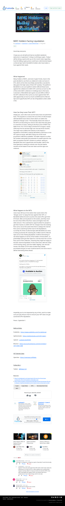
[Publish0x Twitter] (54, 497)
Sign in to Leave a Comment (33, 454)
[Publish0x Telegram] (56, 497)
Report (29, 463)
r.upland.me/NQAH (25, 340)
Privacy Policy (59, 500)
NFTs (32, 386)
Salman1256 (19, 485)
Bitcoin (32, 9)
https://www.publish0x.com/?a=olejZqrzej (33, 332)
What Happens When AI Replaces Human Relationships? (19, 443)
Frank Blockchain (20, 460)
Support (4, 498)
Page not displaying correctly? (32, 491)
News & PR (27, 8)
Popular (17, 9)
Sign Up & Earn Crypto (55, 8)
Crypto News (25, 386)
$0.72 (15, 46)
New (22, 9)
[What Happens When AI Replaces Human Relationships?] (19, 436)
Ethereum (38, 9)
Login (46, 8)
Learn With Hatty (20, 446)
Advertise (26, 497)
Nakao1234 (18, 479)
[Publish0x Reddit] (58, 497)
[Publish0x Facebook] (52, 497)
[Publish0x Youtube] (61, 497)
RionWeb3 (45, 446)
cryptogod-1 (18, 43)
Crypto (17, 386)
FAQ (10, 497)
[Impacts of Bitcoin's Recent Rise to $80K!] (46, 436)
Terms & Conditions (52, 500)
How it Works (5, 497)
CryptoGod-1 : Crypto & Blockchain (30, 43)
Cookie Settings (10, 498)
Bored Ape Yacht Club (42, 386)
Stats (22, 497)
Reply (24, 463)
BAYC (17, 388)
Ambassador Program (16, 497)
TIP (47, 419)
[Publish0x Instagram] (59, 497)
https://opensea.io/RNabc (28, 357)
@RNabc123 (23, 369)
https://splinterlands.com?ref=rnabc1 (34, 336)
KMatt (30, 446)
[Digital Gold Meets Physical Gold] (32, 436)
